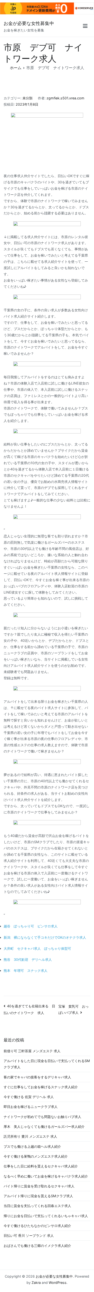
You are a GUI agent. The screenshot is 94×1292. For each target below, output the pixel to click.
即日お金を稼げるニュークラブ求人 (31, 1107)
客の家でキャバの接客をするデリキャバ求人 (37, 1077)
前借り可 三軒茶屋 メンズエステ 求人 (32, 1051)
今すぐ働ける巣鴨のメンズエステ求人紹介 (36, 1156)
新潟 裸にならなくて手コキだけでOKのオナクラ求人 (45, 937)
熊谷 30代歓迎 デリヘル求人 (28, 959)
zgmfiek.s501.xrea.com (65, 98)
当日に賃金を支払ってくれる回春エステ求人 (37, 1206)
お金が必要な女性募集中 (29, 23)
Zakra (36, 1282)
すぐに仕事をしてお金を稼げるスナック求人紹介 (41, 1087)
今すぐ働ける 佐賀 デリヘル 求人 (29, 1097)
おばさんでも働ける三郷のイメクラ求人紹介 (37, 1246)
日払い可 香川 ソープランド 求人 (29, 1235)
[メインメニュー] (85, 26)
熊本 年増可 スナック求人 (25, 970)
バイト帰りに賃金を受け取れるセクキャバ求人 (39, 1186)
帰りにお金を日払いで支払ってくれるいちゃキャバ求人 (46, 1216)
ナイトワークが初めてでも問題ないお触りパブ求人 (42, 1117)
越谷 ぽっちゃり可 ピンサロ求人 (31, 926)
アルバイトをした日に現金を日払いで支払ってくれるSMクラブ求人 (47, 1064)
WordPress (58, 1282)
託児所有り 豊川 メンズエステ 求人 (30, 1136)
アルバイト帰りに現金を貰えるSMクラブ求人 (38, 1196)
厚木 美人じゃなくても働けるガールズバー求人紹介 (44, 1126)
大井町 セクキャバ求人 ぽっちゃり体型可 (37, 948)
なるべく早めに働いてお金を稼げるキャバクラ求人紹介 (46, 1176)
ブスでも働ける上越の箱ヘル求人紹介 (32, 1146)
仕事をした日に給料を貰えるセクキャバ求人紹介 (41, 1166)
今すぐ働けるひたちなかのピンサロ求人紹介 (37, 1226)
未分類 (27, 98)
